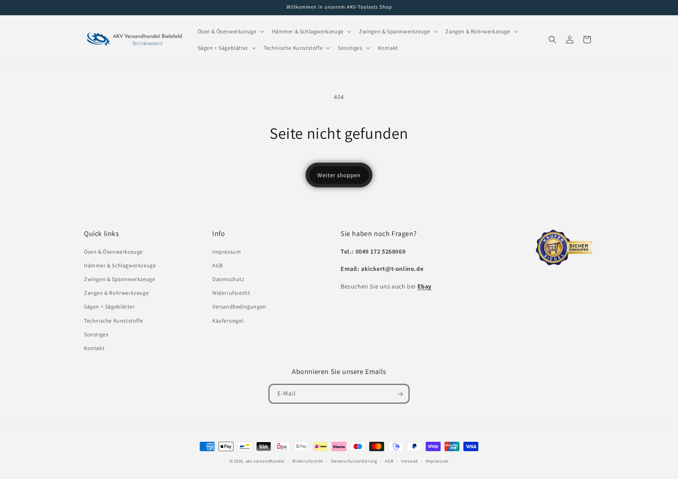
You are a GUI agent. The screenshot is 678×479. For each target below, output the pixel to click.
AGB (217, 265)
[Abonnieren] (399, 394)
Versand (409, 460)
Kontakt (94, 348)
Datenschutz (228, 279)
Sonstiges (96, 334)
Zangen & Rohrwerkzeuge (116, 292)
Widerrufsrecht (231, 292)
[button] (230, 31)
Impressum (226, 251)
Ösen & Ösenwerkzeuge (113, 251)
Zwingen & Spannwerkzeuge (119, 279)
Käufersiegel (228, 320)
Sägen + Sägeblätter (109, 306)
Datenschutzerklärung (354, 460)
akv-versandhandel (265, 461)
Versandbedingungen (239, 306)
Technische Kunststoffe (113, 320)
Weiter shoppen (339, 175)
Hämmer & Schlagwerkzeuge (120, 265)
